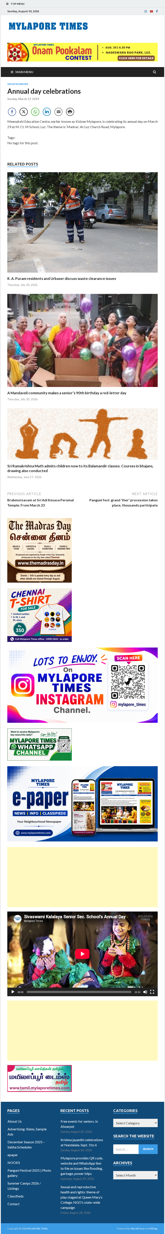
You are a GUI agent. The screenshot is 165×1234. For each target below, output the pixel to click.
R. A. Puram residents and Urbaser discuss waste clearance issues (61, 278)
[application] (82, 954)
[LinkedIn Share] (47, 112)
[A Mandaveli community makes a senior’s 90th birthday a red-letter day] (82, 388)
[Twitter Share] (24, 112)
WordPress (137, 1228)
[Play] (13, 992)
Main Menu (24, 72)
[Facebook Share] (12, 112)
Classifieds (16, 1196)
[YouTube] (151, 11)
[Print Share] (70, 112)
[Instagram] (145, 11)
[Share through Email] (58, 112)
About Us (15, 1121)
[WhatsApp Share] (35, 112)
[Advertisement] (82, 877)
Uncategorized (17, 84)
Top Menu (17, 3)
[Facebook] (157, 11)
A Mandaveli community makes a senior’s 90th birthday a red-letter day (66, 393)
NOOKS (14, 1162)
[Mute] (145, 992)
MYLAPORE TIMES (37, 1228)
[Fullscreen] (152, 992)
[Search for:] (135, 1149)
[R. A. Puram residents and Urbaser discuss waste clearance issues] (82, 274)
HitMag (153, 1228)
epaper (13, 1155)
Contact (14, 1204)
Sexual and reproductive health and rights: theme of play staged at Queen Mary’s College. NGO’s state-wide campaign (81, 1197)
